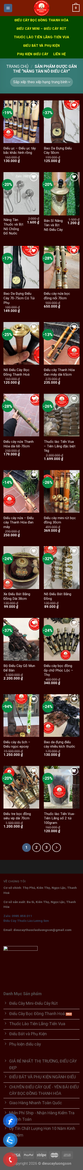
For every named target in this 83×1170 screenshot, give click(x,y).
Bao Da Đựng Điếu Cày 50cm (58, 150)
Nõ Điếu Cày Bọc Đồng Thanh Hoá (16, 372)
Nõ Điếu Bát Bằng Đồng (57, 596)
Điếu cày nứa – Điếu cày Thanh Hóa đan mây (18, 522)
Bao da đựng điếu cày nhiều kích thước (59, 744)
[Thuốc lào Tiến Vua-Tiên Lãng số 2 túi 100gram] (62, 787)
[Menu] (8, 8)
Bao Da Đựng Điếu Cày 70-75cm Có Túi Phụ (19, 298)
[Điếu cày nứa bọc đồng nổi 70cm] (62, 267)
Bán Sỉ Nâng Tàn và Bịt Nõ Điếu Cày (53, 225)
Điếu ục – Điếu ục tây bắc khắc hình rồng (19, 150)
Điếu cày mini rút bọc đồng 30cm (60, 520)
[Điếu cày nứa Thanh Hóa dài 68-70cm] (21, 415)
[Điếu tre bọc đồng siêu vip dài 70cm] (21, 787)
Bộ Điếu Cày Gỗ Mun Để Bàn (19, 668)
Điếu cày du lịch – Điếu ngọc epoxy (16, 744)
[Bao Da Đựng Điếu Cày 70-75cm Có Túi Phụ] (21, 267)
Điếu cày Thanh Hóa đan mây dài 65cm (59, 372)
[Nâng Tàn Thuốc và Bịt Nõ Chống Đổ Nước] (21, 193)
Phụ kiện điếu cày (32, 54)
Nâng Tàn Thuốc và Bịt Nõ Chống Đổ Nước (13, 226)
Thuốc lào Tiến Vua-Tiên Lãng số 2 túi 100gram (59, 818)
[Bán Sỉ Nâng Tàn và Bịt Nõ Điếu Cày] (62, 193)
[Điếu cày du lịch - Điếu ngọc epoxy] (21, 715)
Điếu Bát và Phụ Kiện (41, 45)
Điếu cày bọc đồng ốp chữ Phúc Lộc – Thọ (58, 670)
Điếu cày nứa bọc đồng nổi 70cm (57, 296)
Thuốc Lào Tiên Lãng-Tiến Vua (41, 37)
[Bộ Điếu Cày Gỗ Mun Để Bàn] (21, 639)
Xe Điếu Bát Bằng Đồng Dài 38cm (16, 596)
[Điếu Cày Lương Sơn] (41, 8)
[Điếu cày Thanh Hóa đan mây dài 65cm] (62, 343)
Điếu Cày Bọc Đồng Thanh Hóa (42, 20)
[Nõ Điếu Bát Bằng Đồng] (62, 567)
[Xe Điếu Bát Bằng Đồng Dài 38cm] (21, 567)
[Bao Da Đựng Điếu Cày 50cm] (62, 121)
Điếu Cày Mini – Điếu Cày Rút (42, 28)
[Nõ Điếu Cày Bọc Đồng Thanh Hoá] (21, 343)
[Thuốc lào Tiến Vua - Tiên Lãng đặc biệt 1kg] (62, 415)
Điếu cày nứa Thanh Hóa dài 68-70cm (18, 444)
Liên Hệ (59, 54)
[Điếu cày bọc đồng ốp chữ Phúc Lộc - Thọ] (62, 639)
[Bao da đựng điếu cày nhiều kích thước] (62, 715)
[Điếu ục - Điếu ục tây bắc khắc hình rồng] (21, 121)
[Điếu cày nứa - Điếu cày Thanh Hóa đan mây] (21, 491)
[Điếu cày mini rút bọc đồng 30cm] (62, 491)
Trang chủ (17, 66)
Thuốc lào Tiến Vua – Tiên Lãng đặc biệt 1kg (59, 446)
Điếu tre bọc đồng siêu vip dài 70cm (17, 816)
